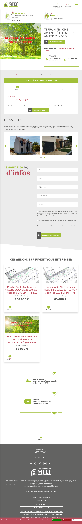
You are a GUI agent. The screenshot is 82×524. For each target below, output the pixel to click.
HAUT (41, 439)
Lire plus (16, 20)
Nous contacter (41, 508)
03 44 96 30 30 (41, 458)
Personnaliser (77, 520)
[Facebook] (49, 463)
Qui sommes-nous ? (41, 497)
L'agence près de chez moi (57, 7)
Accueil (15, 75)
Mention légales (38, 491)
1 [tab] (35, 157)
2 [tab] (37, 157)
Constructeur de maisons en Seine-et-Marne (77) (41, 511)
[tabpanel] (25, 145)
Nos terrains (21, 75)
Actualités (41, 501)
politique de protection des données (63, 227)
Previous (5, 146)
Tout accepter (56, 520)
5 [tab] (44, 157)
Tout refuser (66, 520)
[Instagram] (35, 463)
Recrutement (41, 504)
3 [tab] (40, 157)
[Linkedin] (30, 463)
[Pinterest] (40, 463)
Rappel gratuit (58, 19)
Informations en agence (56, 41)
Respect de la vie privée (49, 491)
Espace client (67, 6)
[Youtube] (45, 463)
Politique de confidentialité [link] (41, 522)
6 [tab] (47, 157)
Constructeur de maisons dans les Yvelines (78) (41, 515)
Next (76, 146)
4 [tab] (42, 157)
